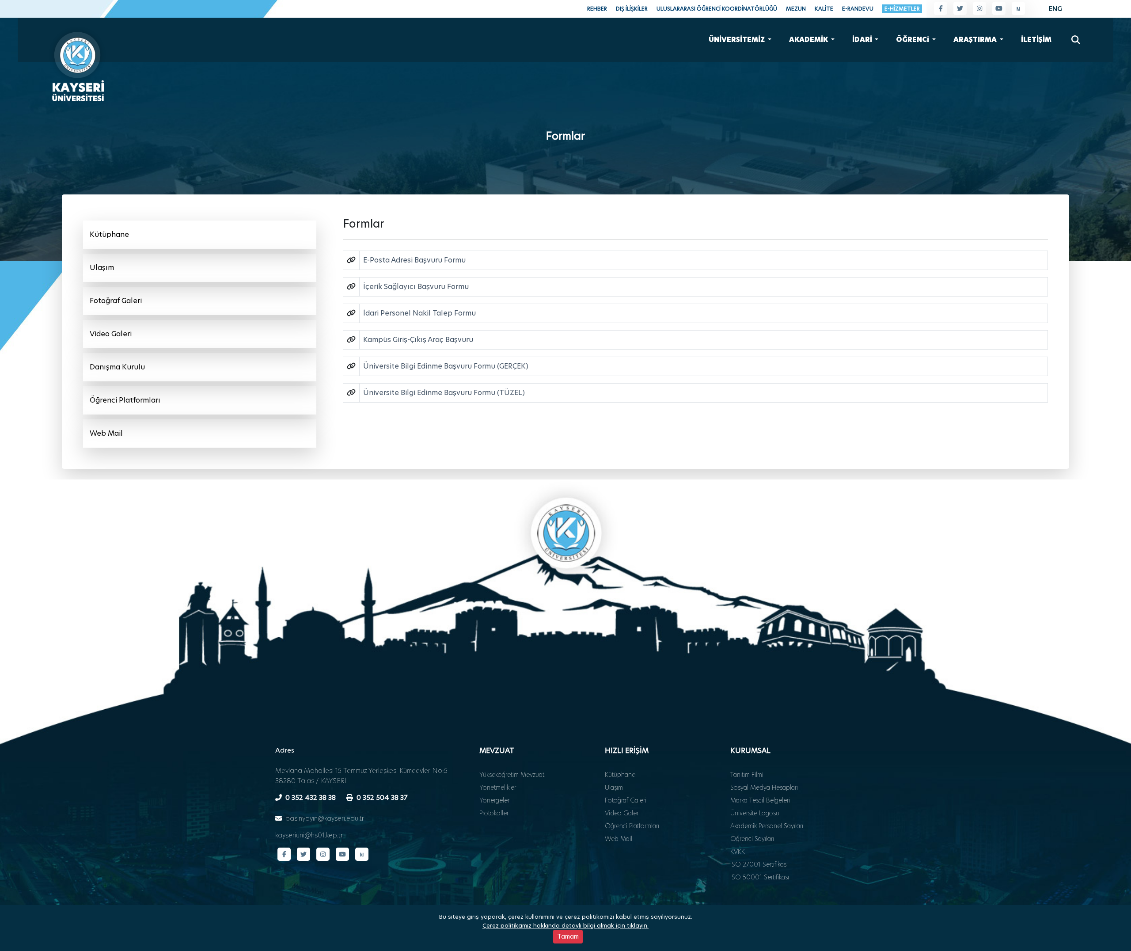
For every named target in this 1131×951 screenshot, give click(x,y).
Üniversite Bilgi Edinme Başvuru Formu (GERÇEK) (445, 366)
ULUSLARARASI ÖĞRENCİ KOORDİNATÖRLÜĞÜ (717, 8)
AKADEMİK (809, 39)
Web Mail (106, 433)
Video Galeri (111, 334)
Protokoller (494, 813)
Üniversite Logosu (754, 813)
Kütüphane (109, 234)
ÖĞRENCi (913, 39)
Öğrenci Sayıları (752, 838)
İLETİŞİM (1036, 39)
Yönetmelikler (497, 787)
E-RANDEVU (857, 8)
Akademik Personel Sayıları (766, 826)
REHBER (597, 8)
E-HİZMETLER (902, 8)
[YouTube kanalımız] (999, 8)
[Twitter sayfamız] (960, 8)
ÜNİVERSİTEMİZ (737, 39)
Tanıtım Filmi (746, 774)
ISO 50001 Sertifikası (759, 877)
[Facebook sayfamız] (940, 8)
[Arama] (1075, 40)
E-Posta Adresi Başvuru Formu (414, 260)
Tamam (568, 936)
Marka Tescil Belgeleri (760, 800)
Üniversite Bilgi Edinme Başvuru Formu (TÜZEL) (444, 393)
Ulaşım (102, 267)
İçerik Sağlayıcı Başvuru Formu (416, 286)
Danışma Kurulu (117, 367)
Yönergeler (494, 800)
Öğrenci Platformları (125, 400)
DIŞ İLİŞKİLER (632, 8)
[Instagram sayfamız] (979, 8)
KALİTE (824, 8)
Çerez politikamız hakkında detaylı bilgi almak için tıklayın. (565, 925)
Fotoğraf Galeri (116, 301)
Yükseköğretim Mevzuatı (512, 774)
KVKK (737, 851)
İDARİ (862, 39)
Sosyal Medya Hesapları (764, 787)
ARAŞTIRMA (975, 39)
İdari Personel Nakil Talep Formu (419, 313)
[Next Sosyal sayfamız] (1018, 8)
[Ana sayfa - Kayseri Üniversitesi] (77, 64)
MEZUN (796, 8)
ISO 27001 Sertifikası (759, 864)
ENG (1055, 8)
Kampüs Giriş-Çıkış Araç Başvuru (418, 340)
